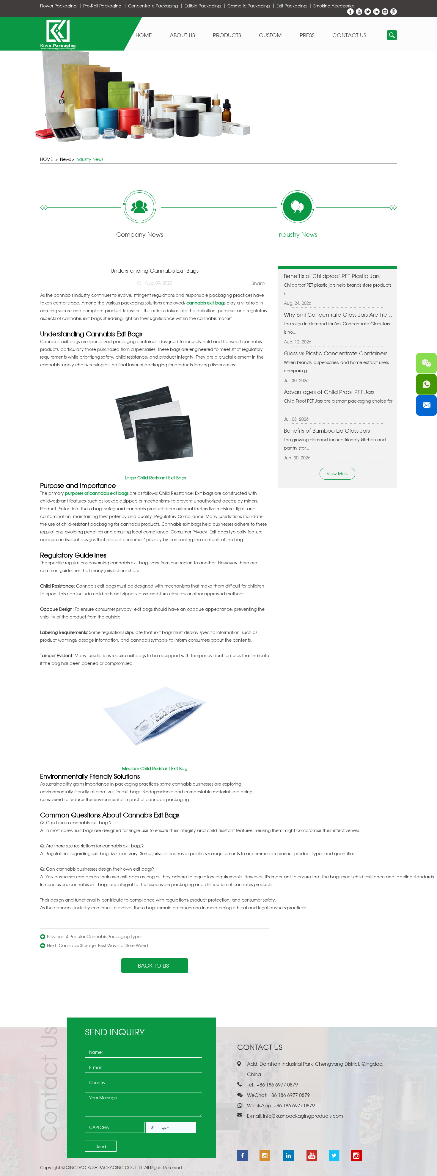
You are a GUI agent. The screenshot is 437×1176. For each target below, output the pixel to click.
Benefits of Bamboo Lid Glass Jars (327, 430)
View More (337, 473)
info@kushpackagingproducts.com (303, 1116)
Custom (270, 35)
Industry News (89, 159)
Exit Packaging (291, 5)
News (65, 159)
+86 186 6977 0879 (293, 1106)
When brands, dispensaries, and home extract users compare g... (336, 366)
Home (144, 35)
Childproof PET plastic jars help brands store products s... (337, 289)
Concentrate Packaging (153, 5)
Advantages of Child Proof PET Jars (329, 392)
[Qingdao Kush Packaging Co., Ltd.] (58, 48)
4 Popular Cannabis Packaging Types (104, 936)
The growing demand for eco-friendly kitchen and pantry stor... (335, 443)
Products (227, 35)
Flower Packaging (58, 5)
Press (307, 35)
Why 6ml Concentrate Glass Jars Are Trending (338, 314)
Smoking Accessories (333, 5)
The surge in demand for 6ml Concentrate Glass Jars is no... (337, 328)
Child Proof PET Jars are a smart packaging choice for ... (338, 405)
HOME (46, 159)
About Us (182, 35)
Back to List (154, 965)
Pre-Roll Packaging (102, 5)
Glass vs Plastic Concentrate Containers (335, 353)
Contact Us (349, 35)
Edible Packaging (203, 5)
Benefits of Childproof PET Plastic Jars (332, 276)
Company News (139, 234)
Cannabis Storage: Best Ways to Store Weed (103, 945)
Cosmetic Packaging (248, 5)
